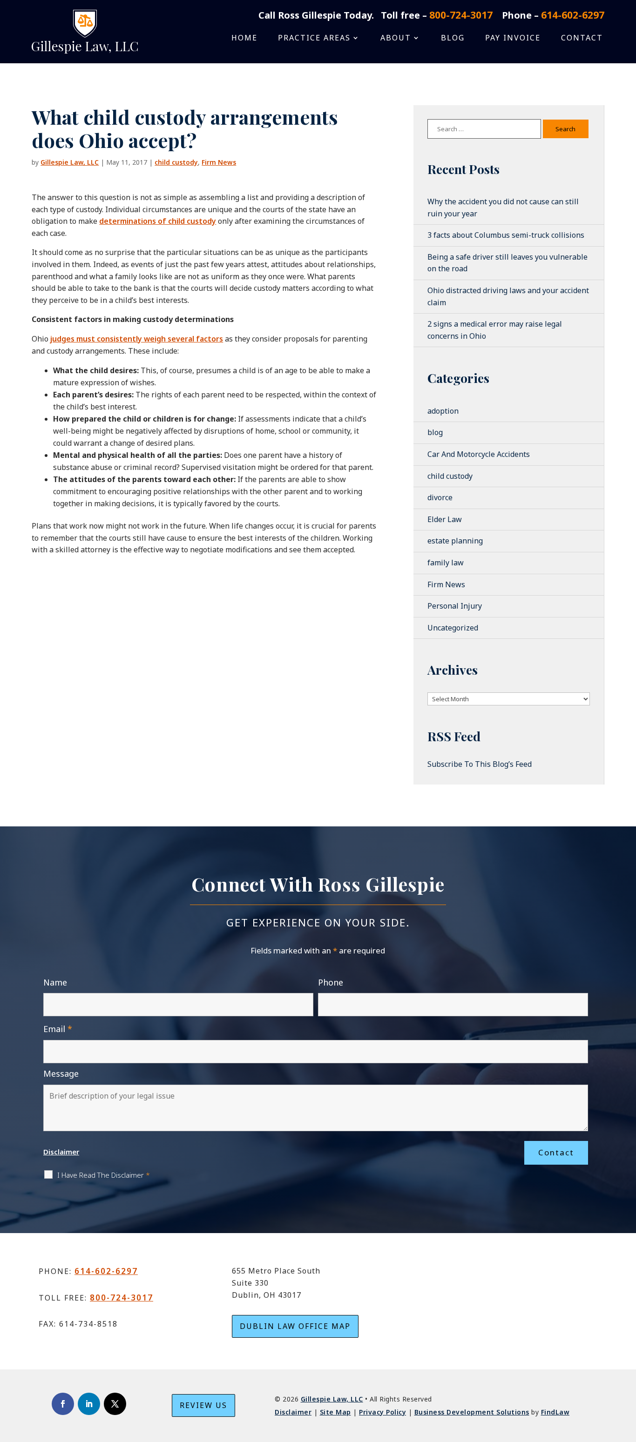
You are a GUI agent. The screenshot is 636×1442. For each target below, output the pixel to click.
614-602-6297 (572, 14)
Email (57, 1028)
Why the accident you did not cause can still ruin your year (503, 207)
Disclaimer (61, 1151)
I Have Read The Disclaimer (103, 1175)
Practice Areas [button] (314, 38)
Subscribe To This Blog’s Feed (479, 764)
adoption (443, 411)
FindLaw (555, 1412)
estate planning (455, 541)
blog (435, 432)
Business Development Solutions (471, 1412)
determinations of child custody (157, 221)
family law (445, 562)
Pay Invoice (513, 38)
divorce (440, 497)
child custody (176, 162)
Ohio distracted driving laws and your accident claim (508, 296)
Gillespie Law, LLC (70, 162)
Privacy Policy (382, 1412)
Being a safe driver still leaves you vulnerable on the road (507, 263)
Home (244, 38)
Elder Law (444, 519)
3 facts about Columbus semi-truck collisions (505, 235)
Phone (330, 982)
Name (55, 982)
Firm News (219, 162)
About (395, 38)
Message (61, 1073)
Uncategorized (452, 628)
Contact (582, 38)
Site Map (335, 1412)
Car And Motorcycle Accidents (478, 454)
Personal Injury (454, 606)
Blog (453, 38)
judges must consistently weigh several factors (136, 339)
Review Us (203, 1405)
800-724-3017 (461, 14)
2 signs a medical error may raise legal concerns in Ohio (494, 330)
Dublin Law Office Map (295, 1326)
